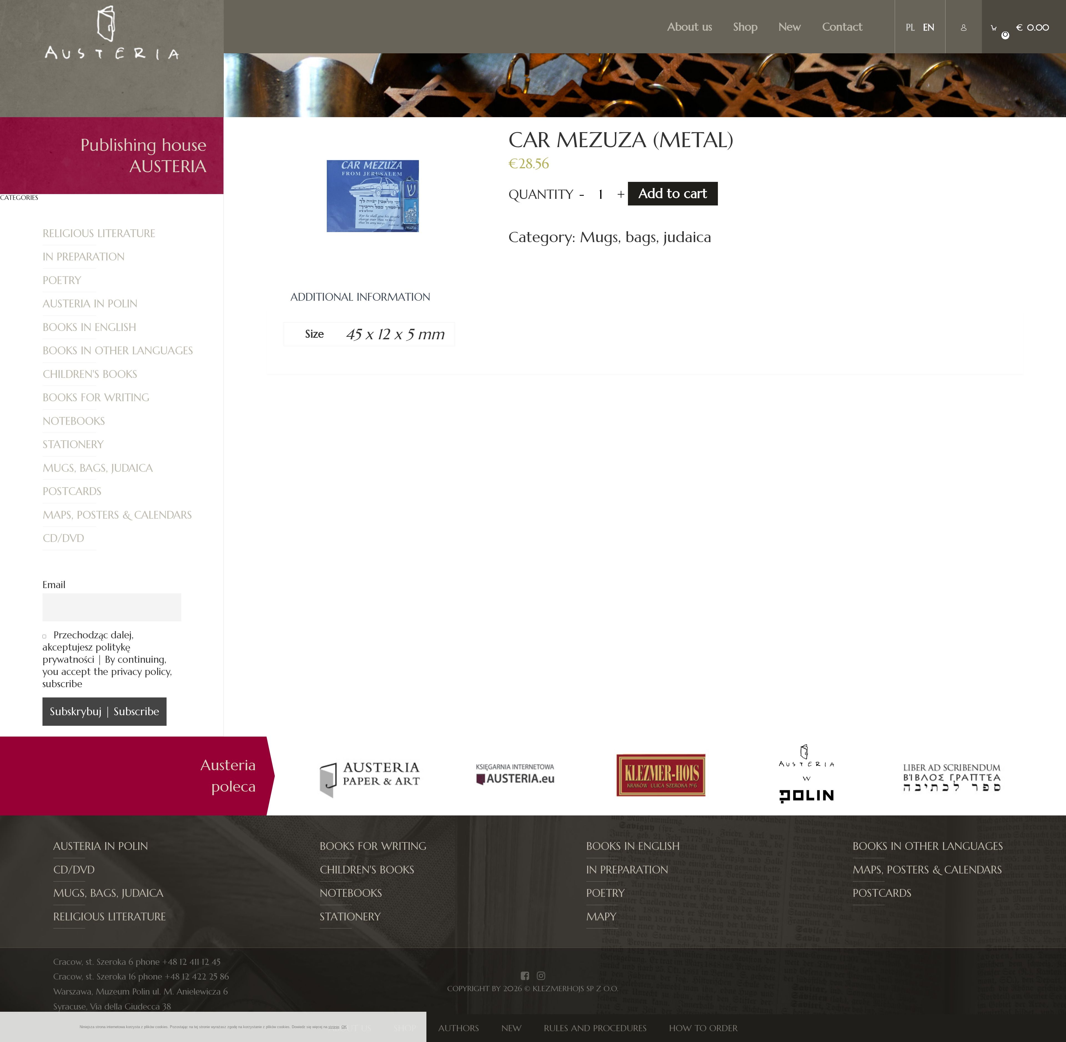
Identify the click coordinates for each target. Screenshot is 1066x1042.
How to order (703, 1028)
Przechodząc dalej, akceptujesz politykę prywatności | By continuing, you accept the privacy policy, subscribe (107, 659)
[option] (371, 776)
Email (54, 585)
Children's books (90, 374)
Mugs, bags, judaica (98, 468)
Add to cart (673, 193)
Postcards (72, 491)
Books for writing (96, 397)
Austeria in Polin (90, 303)
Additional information (360, 297)
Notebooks (74, 421)
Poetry (62, 280)
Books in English (89, 327)
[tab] (360, 297)
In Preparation (84, 256)
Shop (745, 27)
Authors (458, 1028)
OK (344, 1027)
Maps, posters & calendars (117, 515)
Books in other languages (118, 350)
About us (690, 27)
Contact (842, 27)
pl (910, 27)
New (790, 27)
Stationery (73, 444)
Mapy (601, 916)
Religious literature (99, 233)
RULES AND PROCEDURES (595, 1028)
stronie (333, 1027)
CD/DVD (63, 538)
